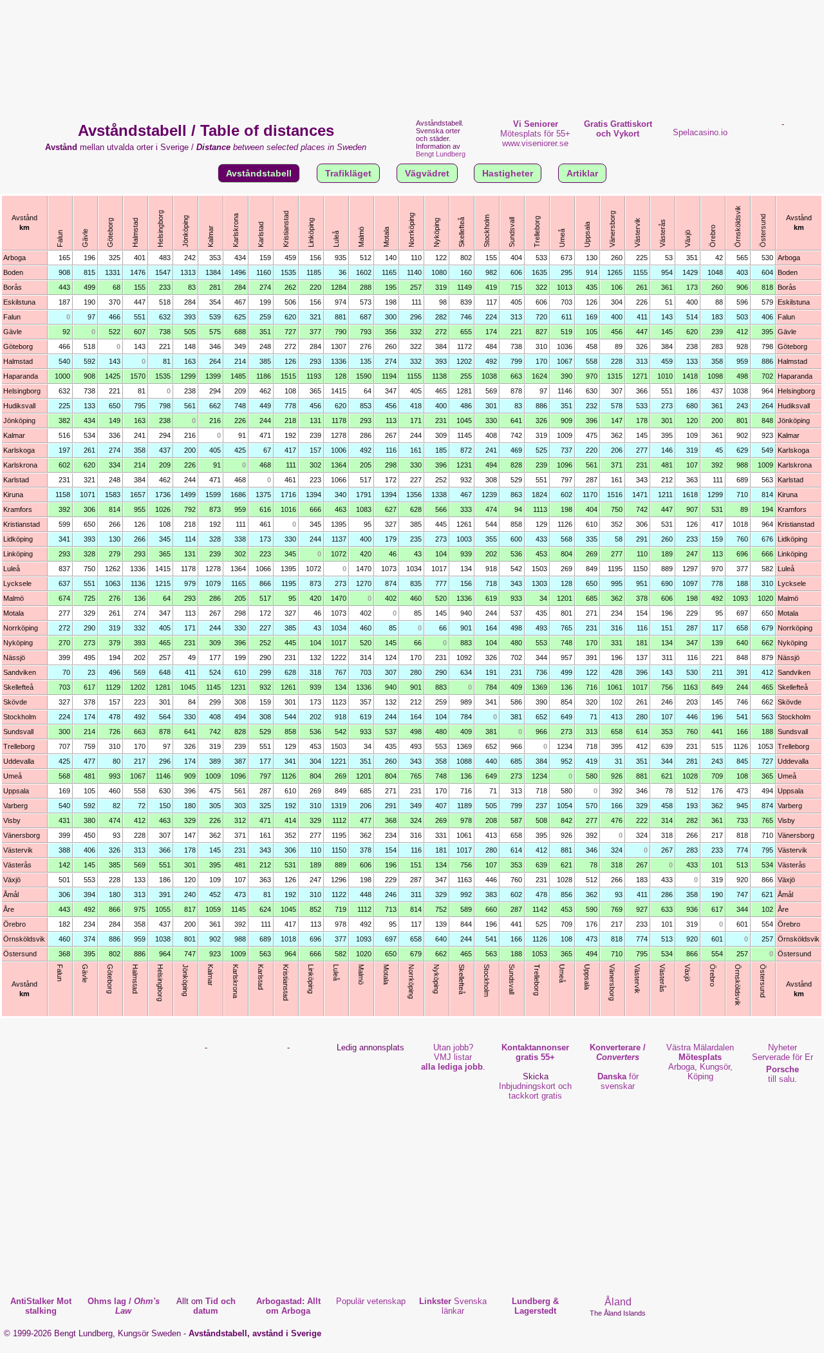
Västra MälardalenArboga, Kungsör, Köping (700, 1062)
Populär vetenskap (371, 1301)
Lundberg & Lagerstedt (535, 1306)
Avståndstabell (259, 173)
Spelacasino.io (700, 132)
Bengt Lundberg (440, 154)
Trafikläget (348, 173)
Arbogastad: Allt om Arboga (288, 1306)
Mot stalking (40, 1306)
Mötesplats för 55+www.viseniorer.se (535, 133)
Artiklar (582, 173)
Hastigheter (507, 173)
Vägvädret (427, 173)
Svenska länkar (453, 1306)
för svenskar (618, 1081)
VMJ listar (452, 1057)
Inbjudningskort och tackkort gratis (535, 1091)
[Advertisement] (411, 57)
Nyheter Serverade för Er (782, 1052)
